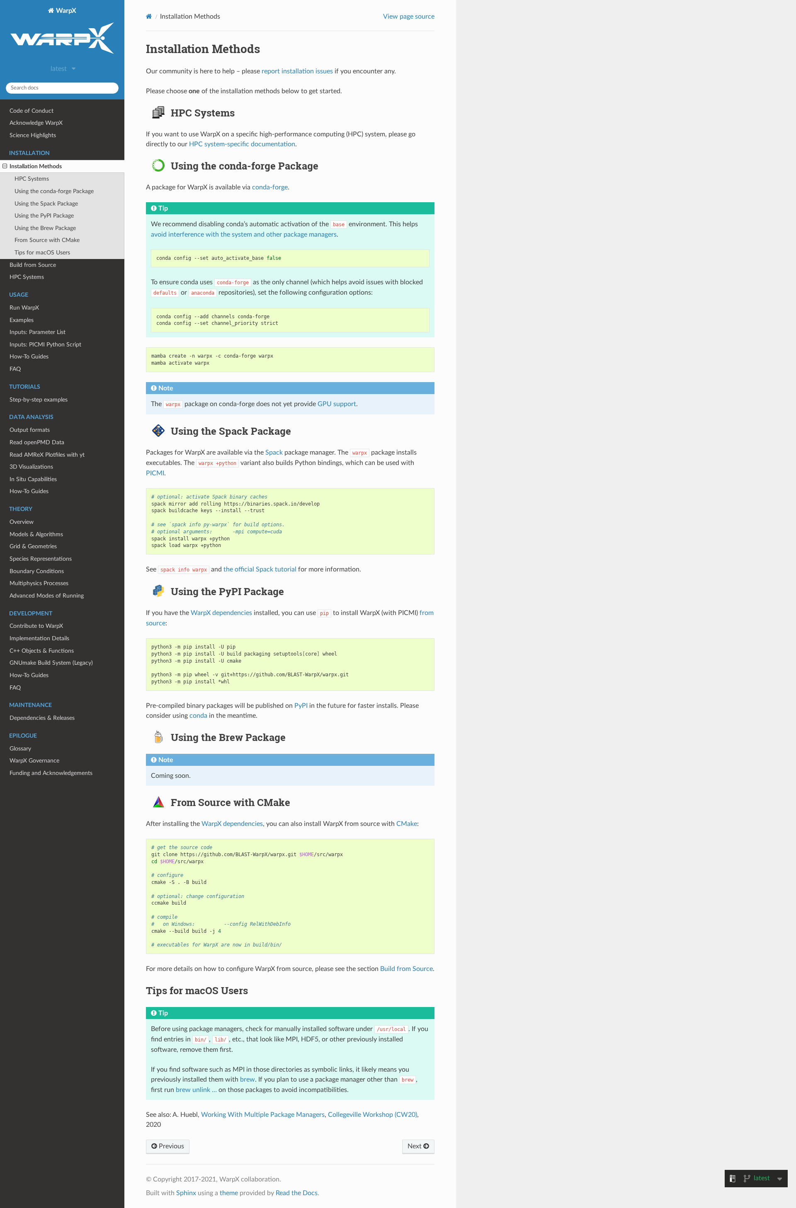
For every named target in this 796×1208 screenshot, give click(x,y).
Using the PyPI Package (44, 216)
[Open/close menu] (4, 166)
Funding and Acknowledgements (51, 773)
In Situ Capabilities (33, 479)
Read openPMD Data (37, 442)
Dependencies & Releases (42, 718)
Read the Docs (297, 1193)
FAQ (15, 369)
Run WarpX (24, 308)
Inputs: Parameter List (38, 332)
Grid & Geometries (33, 546)
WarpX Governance (34, 761)
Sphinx (186, 1193)
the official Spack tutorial (259, 569)
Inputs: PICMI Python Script (45, 344)
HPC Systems (32, 179)
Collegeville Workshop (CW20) (372, 1114)
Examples (22, 320)
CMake (406, 824)
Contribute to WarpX (36, 626)
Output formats (30, 430)
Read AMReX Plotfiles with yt (47, 455)
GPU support (337, 404)
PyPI (301, 705)
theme (229, 1193)
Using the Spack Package (46, 204)
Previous (170, 1146)
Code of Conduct (31, 111)
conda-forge (270, 187)
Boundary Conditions (37, 571)
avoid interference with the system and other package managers (244, 234)
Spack (274, 452)
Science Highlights (33, 135)
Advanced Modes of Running (47, 596)
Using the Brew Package (45, 228)
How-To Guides (29, 356)
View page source (408, 16)
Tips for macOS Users (42, 252)
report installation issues (297, 71)
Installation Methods (36, 166)
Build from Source (33, 265)
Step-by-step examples (39, 400)
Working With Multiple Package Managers (263, 1114)
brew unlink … (196, 1090)
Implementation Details (39, 638)
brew (247, 1079)
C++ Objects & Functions (42, 651)
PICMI (155, 473)
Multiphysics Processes (39, 583)
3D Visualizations (31, 467)
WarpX (65, 10)
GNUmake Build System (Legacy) (51, 663)
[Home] (149, 16)
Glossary (20, 749)
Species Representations (41, 559)
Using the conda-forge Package (54, 191)
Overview (22, 522)
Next (415, 1146)
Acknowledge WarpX (36, 123)
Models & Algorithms (36, 534)
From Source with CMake (47, 240)
